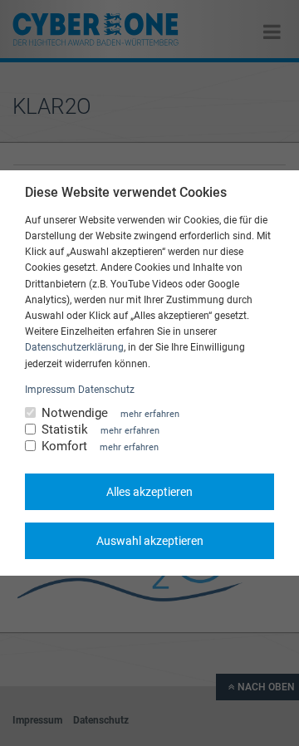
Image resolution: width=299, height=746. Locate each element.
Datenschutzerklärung (74, 347)
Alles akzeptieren (149, 491)
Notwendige (75, 413)
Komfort (64, 446)
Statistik (65, 430)
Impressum (50, 389)
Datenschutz (106, 389)
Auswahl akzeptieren (149, 540)
